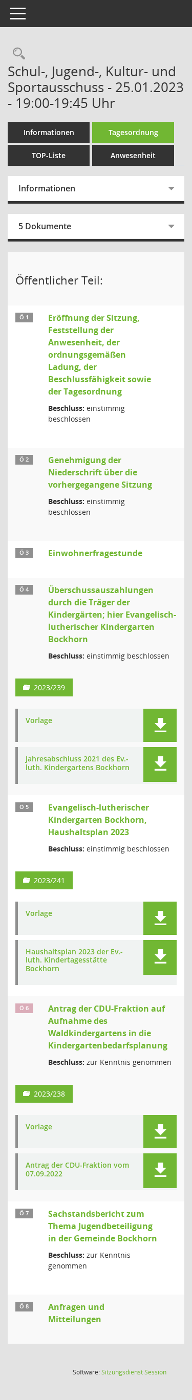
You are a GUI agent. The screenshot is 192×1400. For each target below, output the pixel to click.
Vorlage (39, 720)
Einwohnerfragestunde (95, 553)
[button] (160, 725)
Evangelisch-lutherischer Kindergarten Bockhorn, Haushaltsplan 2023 (98, 820)
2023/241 (49, 880)
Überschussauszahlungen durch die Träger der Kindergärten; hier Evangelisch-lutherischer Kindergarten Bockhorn (112, 614)
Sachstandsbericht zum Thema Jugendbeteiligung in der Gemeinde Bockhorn (102, 1226)
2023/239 (49, 687)
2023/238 (49, 1094)
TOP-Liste (49, 155)
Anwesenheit (133, 155)
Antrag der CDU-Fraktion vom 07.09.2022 (77, 1169)
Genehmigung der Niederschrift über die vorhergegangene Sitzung (100, 472)
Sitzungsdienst (133, 1372)
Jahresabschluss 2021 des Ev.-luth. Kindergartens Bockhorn (78, 763)
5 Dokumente (44, 226)
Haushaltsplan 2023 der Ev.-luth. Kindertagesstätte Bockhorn (74, 960)
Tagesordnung (133, 132)
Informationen (49, 132)
